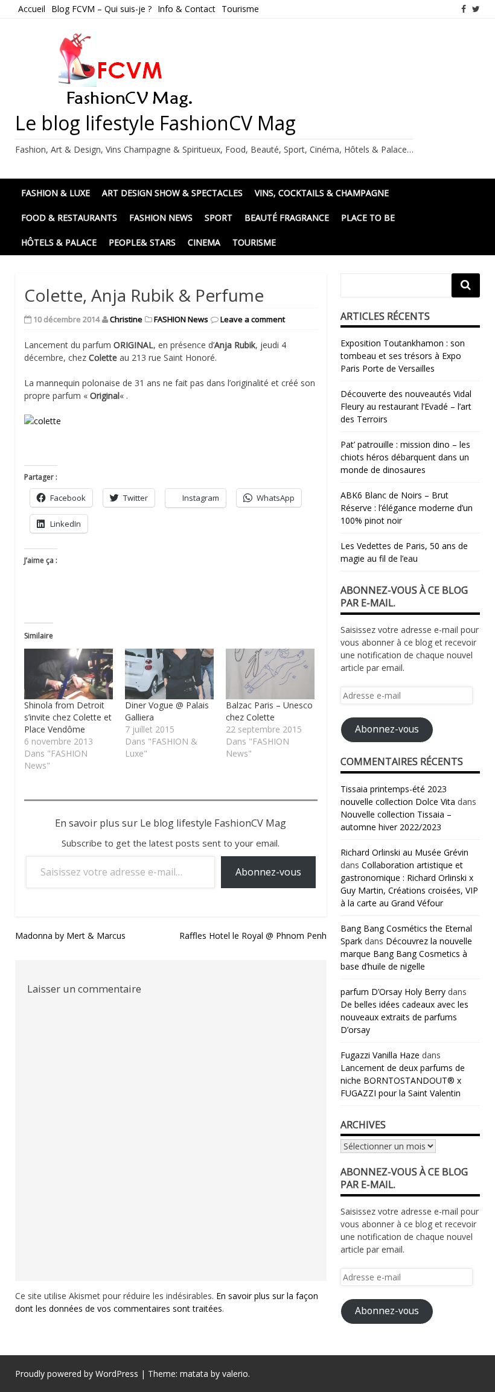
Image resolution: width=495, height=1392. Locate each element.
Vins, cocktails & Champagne (322, 193)
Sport (218, 217)
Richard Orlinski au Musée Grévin (404, 852)
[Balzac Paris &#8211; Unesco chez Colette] (270, 674)
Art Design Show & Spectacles (172, 193)
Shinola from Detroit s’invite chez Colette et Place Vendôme (68, 717)
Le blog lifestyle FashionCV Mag (155, 123)
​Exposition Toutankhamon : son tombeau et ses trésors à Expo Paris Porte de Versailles (402, 355)
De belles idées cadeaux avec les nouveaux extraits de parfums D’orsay (404, 1017)
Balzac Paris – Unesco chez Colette (269, 711)
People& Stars (142, 242)
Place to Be (368, 217)
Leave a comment (252, 319)
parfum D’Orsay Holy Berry (393, 991)
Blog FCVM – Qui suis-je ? (101, 8)
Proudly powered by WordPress (76, 1373)
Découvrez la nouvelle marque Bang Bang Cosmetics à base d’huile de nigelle (406, 953)
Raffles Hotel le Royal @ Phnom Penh (253, 935)
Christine (126, 319)
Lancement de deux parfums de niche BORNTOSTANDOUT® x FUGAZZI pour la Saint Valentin (402, 1080)
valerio (235, 1373)
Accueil (31, 8)
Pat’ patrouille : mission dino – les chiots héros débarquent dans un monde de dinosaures (405, 457)
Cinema (204, 242)
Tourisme (240, 8)
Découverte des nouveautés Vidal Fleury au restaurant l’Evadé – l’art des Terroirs (405, 406)
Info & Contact (187, 8)
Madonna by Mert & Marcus (70, 935)
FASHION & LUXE (55, 193)
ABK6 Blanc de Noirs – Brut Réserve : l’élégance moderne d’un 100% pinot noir (406, 507)
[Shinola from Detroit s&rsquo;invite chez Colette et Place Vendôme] (68, 674)
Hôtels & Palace (59, 242)
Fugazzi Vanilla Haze (380, 1055)
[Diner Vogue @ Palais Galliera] (169, 674)
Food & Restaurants (69, 217)
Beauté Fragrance (286, 217)
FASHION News (161, 217)
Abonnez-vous (268, 872)
